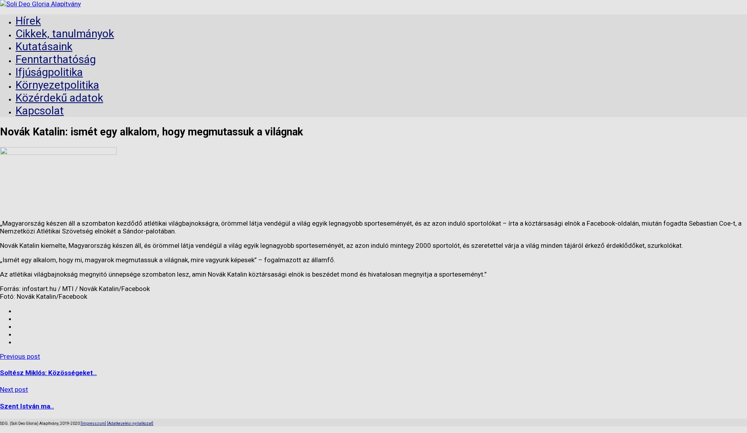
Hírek (28, 20)
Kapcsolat (40, 110)
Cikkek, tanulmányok (65, 33)
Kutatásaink (44, 46)
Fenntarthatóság (56, 59)
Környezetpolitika (57, 85)
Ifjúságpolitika (49, 72)
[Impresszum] (93, 423)
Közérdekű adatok (59, 97)
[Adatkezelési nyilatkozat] (130, 423)
